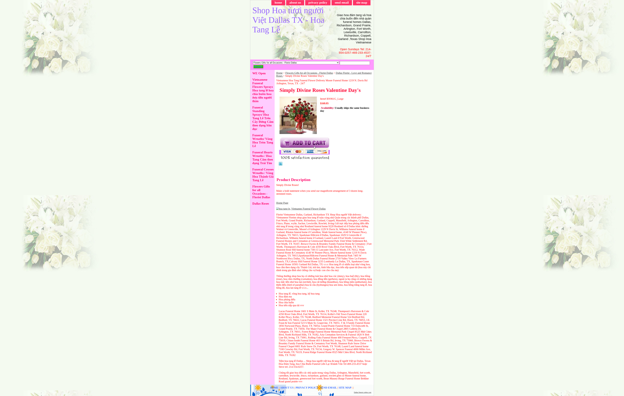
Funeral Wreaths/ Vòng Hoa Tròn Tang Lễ (262, 141)
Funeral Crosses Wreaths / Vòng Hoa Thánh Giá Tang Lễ (263, 175)
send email (342, 2)
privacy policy (317, 2)
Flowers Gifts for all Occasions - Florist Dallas (309, 73)
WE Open (259, 73)
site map (361, 2)
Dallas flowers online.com (362, 392)
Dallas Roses (260, 203)
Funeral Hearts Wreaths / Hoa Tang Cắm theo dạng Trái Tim (262, 158)
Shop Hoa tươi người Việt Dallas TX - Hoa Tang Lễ (288, 20)
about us (295, 2)
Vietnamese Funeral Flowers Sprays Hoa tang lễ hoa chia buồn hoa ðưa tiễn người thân (263, 90)
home (278, 2)
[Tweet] (280, 164)
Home (279, 73)
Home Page (282, 202)
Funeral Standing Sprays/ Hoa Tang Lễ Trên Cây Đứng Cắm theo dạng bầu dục (262, 118)
